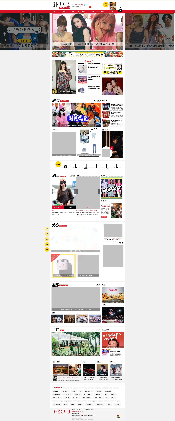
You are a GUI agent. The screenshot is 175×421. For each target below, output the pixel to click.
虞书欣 (53, 210)
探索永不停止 (77, 394)
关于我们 (73, 409)
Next (75, 78)
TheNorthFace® (89, 404)
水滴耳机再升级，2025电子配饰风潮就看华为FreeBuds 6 (94, 88)
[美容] (58, 225)
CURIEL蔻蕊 (99, 391)
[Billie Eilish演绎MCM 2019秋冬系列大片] (106, 118)
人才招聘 (82, 409)
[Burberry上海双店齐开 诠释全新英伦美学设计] (106, 126)
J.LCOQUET (67, 397)
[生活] (57, 330)
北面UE (109, 404)
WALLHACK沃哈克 (57, 397)
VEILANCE (80, 404)
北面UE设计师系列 (100, 404)
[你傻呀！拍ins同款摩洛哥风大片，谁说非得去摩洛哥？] (87, 56)
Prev (52, 78)
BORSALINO (56, 391)
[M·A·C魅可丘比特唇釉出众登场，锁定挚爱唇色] (64, 77)
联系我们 (78, 409)
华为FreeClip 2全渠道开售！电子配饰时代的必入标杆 (93, 67)
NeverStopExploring (88, 394)
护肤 (47, 228)
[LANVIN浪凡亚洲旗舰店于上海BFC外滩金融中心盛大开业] (106, 110)
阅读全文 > (104, 216)
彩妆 (47, 233)
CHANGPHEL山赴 (115, 401)
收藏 (79, 4)
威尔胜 (100, 401)
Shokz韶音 (113, 394)
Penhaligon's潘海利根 (110, 397)
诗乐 (61, 401)
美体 (47, 244)
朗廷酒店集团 (68, 401)
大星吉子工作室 (108, 391)
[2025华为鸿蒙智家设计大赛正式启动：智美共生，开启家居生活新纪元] (82, 83)
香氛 (47, 249)
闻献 (80, 391)
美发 (47, 239)
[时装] (59, 100)
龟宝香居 (73, 391)
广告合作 (87, 409)
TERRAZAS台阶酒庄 (86, 397)
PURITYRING (116, 404)
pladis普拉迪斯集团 (88, 391)
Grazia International (75, 413)
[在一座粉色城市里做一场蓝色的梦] (76, 355)
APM (106, 401)
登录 (73, 4)
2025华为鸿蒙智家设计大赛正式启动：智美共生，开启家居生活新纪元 (94, 78)
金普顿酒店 (77, 401)
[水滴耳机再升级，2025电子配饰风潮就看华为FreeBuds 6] (82, 93)
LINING (55, 401)
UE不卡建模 (98, 394)
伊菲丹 (84, 401)
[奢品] (59, 285)
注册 (76, 4)
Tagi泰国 (72, 404)
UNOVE (65, 404)
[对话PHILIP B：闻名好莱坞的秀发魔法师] (113, 246)
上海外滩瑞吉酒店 (57, 404)
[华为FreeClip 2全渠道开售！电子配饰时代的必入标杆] (82, 73)
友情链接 (91, 409)
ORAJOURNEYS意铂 (98, 397)
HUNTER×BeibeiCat (67, 394)
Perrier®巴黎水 (76, 397)
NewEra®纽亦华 (56, 394)
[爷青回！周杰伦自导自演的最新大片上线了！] (106, 153)
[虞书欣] (64, 193)
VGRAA (105, 394)
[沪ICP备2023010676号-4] (77, 415)
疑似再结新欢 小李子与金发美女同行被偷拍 (86, 210)
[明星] (58, 175)
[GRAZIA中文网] (61, 5)
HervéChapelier (65, 391)
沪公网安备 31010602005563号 (89, 415)
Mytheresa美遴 (92, 401)
